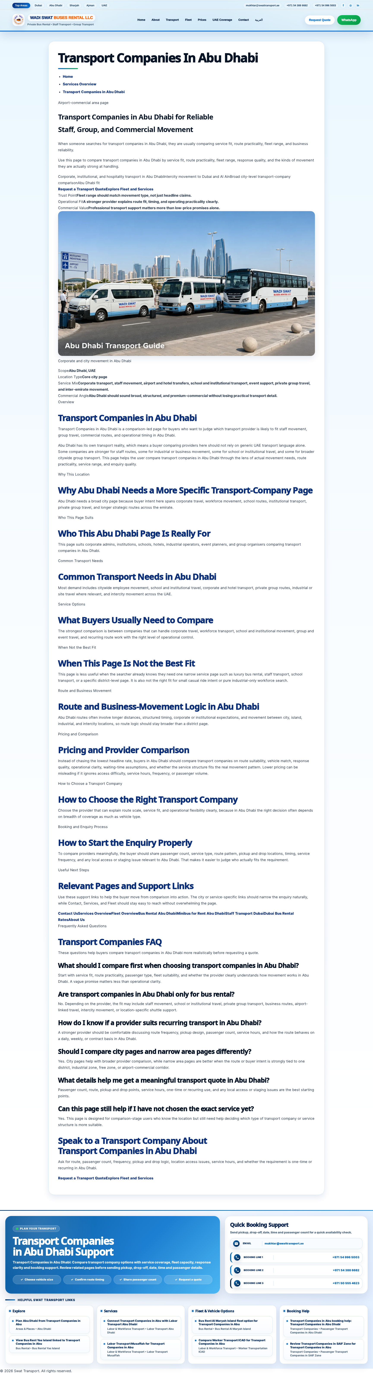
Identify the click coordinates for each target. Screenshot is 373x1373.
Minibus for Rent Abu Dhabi (201, 913)
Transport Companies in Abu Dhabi (94, 92)
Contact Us (68, 913)
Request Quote (320, 20)
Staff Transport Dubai (244, 913)
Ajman (90, 5)
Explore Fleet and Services (129, 189)
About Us (76, 919)
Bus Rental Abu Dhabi (157, 913)
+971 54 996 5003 (325, 5)
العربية (259, 19)
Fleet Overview (124, 913)
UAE (104, 5)
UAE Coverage (222, 19)
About (156, 19)
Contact (243, 19)
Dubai (38, 5)
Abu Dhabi (55, 5)
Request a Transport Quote (82, 189)
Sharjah (74, 5)
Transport (172, 19)
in (358, 5)
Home (141, 19)
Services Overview (79, 84)
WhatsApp (348, 20)
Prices (202, 19)
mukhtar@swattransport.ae (262, 5)
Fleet (188, 19)
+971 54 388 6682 (297, 5)
